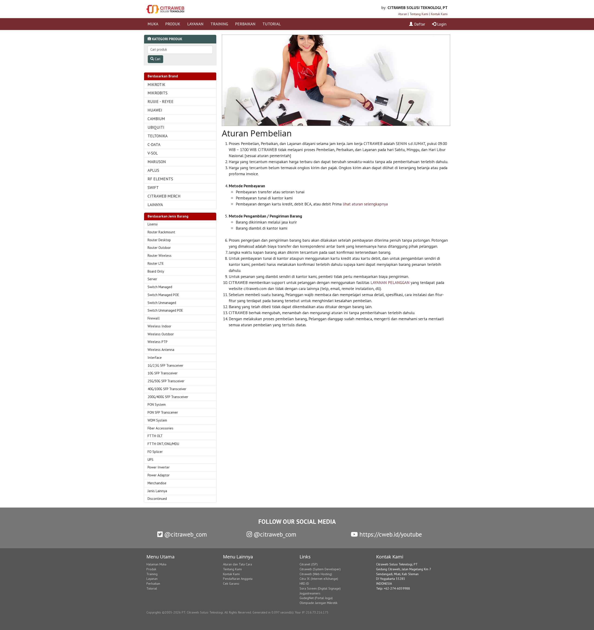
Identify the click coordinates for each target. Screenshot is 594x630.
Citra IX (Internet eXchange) (319, 579)
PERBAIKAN (245, 23)
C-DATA (154, 144)
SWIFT (153, 187)
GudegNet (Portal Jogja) (316, 598)
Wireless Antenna (161, 349)
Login (441, 24)
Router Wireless (159, 255)
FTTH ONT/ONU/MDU (163, 444)
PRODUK (172, 23)
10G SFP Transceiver (163, 373)
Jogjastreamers (310, 593)
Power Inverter (159, 467)
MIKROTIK (156, 84)
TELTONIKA (158, 136)
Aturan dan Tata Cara (237, 564)
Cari (157, 59)
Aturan (402, 14)
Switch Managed (160, 287)
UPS (150, 459)
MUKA (153, 23)
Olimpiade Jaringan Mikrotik (318, 603)
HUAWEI (155, 110)
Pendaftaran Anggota (237, 579)
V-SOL (153, 153)
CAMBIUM (156, 118)
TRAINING (219, 23)
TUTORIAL (271, 23)
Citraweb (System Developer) (320, 569)
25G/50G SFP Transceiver (166, 381)
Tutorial (151, 588)
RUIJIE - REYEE (161, 101)
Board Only (156, 271)
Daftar (419, 24)
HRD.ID (304, 583)
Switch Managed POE (163, 295)
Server (152, 279)
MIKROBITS (158, 93)
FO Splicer (155, 451)
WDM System (157, 420)
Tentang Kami (419, 14)
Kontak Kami (439, 14)
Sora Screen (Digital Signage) (320, 588)
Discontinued (157, 498)
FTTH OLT (155, 436)
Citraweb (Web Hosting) (316, 574)
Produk (151, 569)
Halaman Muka (156, 564)
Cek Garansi (231, 583)
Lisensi (153, 224)
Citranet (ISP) (309, 564)
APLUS (153, 170)
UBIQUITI (156, 127)
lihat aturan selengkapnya (365, 204)
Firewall (154, 318)
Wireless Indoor (159, 326)
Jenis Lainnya (157, 491)
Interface (155, 357)
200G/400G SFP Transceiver (168, 397)
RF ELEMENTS (160, 178)
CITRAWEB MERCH (164, 196)
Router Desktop (159, 240)
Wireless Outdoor (161, 334)
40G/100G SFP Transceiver (167, 389)
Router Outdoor (159, 247)
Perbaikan (153, 583)
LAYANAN (195, 23)
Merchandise (157, 483)
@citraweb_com (185, 534)
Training (152, 574)
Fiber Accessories (160, 428)
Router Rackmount (161, 232)
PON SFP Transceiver (163, 412)
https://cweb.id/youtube (390, 534)
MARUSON (157, 161)
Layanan (152, 579)
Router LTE (156, 263)
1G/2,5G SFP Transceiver (165, 365)
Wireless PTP (158, 342)
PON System (157, 404)
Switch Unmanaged (162, 302)
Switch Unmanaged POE (165, 310)
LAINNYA (155, 204)
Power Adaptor (159, 475)
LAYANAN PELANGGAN (390, 282)
